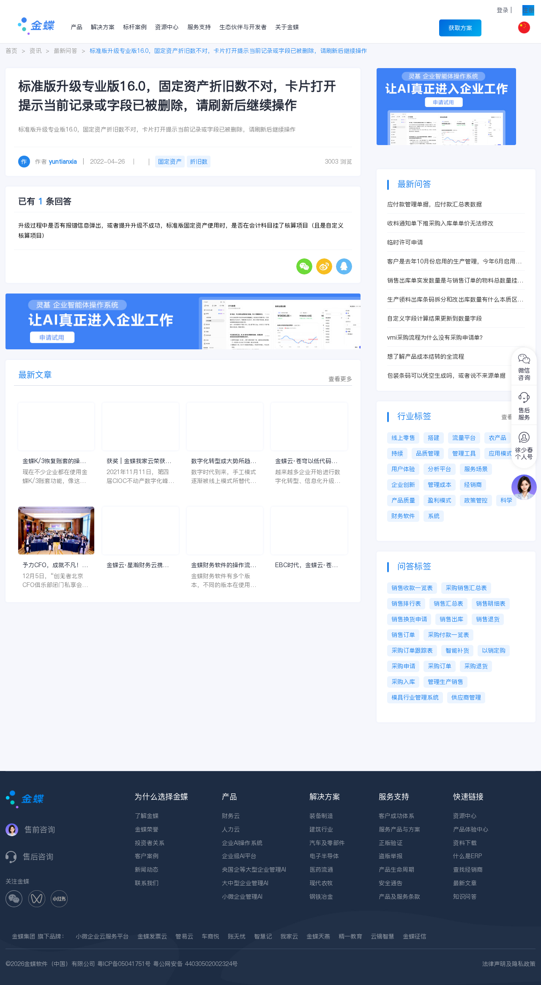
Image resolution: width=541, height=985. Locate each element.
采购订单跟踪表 (412, 650)
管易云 (184, 936)
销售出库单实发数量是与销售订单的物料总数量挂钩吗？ (455, 280)
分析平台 (439, 469)
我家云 (289, 936)
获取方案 (460, 28)
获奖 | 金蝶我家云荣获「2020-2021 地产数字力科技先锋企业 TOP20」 (138, 461)
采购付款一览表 (448, 635)
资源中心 (167, 27)
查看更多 (340, 379)
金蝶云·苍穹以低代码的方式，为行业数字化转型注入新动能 (307, 461)
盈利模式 (439, 500)
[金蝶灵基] (446, 72)
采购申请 (403, 666)
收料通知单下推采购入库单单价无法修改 (440, 223)
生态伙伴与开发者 (243, 27)
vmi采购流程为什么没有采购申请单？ (436, 337)
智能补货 (457, 650)
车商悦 (210, 936)
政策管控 (476, 500)
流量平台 (464, 438)
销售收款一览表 (412, 588)
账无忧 (237, 936)
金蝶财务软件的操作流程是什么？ (223, 565)
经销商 (473, 484)
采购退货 (476, 666)
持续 (397, 453)
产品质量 (403, 500)
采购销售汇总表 (466, 588)
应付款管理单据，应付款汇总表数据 (434, 204)
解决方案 (103, 27)
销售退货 (488, 619)
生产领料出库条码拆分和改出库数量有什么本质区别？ (452, 299)
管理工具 (464, 453)
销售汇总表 (448, 603)
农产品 (497, 438)
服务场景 (476, 469)
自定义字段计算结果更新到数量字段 (434, 318)
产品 (76, 27)
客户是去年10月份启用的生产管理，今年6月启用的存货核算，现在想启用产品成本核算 (454, 261)
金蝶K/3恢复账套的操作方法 (54, 461)
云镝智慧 (382, 936)
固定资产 (170, 161)
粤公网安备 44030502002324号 (195, 964)
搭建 (434, 438)
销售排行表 (406, 603)
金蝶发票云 (152, 936)
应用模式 (500, 453)
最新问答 (65, 51)
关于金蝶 (287, 27)
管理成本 (439, 484)
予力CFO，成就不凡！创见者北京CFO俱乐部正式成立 (55, 565)
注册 (528, 10)
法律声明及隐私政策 (509, 964)
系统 (434, 516)
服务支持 (199, 27)
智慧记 (263, 936)
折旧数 (199, 161)
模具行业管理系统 (415, 697)
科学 (506, 500)
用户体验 (403, 469)
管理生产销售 (445, 682)
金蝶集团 (24, 936)
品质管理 (428, 453)
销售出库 (451, 619)
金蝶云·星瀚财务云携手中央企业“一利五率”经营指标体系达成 (139, 565)
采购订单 (439, 666)
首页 (11, 51)
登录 (502, 10)
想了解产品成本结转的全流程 (425, 356)
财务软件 (403, 516)
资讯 (35, 51)
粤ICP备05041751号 (124, 964)
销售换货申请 (409, 619)
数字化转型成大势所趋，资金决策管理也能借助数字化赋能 (223, 461)
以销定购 (493, 650)
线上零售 (403, 438)
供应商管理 (466, 697)
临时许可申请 (405, 242)
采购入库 (403, 682)
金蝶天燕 (318, 936)
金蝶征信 (414, 936)
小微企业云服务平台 (102, 936)
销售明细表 (490, 603)
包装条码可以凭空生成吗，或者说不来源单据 (446, 375)
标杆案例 (135, 27)
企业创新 (403, 484)
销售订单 (403, 635)
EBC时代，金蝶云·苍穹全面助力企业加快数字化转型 (307, 565)
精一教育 (350, 936)
